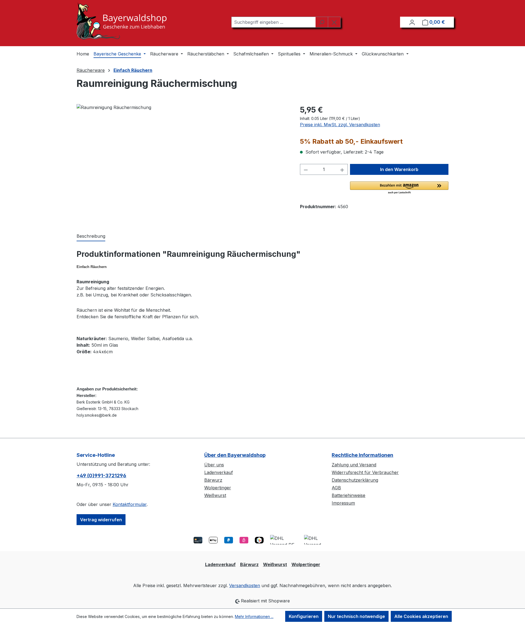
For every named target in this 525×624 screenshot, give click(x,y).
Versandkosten (244, 585)
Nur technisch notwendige (356, 616)
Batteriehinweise (348, 495)
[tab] (91, 236)
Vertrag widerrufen (101, 519)
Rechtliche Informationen (362, 455)
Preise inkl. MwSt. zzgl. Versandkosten (340, 124)
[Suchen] (321, 22)
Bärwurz (213, 480)
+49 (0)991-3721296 (101, 475)
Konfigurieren (304, 616)
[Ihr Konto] (412, 22)
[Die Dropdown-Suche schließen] (334, 22)
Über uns (214, 464)
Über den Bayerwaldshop (235, 455)
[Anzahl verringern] (305, 169)
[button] (399, 188)
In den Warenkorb (399, 169)
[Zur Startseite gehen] (122, 21)
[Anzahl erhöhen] (342, 169)
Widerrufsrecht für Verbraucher (365, 472)
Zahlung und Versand (354, 464)
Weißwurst (215, 495)
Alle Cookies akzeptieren (421, 616)
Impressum (343, 503)
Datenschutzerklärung (355, 480)
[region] (182, 163)
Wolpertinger (217, 487)
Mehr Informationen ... (254, 616)
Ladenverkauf (218, 472)
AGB (336, 487)
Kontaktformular (130, 504)
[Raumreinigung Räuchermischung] (183, 163)
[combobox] (273, 22)
